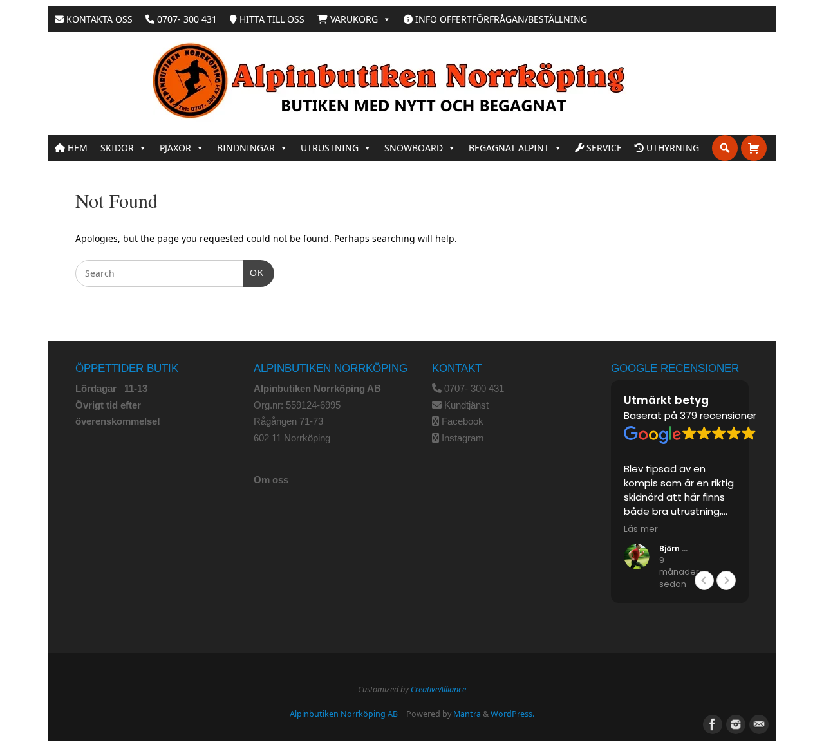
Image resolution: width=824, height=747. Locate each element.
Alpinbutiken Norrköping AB (344, 713)
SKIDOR (117, 148)
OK (253, 272)
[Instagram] (734, 723)
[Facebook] (711, 723)
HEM (76, 148)
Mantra (467, 713)
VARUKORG (353, 19)
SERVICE (603, 148)
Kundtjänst (466, 405)
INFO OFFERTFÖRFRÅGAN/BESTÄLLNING (500, 19)
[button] (726, 580)
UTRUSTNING (330, 148)
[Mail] (757, 723)
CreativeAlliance (438, 689)
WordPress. (512, 713)
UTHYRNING (671, 148)
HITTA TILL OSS (270, 19)
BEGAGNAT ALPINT (509, 148)
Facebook (462, 421)
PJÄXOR (175, 148)
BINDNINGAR (246, 148)
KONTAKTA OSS (98, 19)
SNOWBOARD (413, 148)
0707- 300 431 (185, 19)
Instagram (463, 437)
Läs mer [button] (641, 529)
